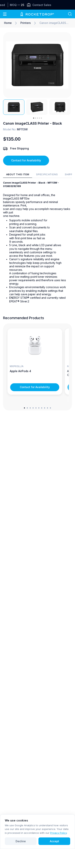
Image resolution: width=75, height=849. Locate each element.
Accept (54, 841)
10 (50, 407)
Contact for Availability (26, 160)
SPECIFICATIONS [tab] (47, 174)
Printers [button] (25, 22)
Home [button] (8, 22)
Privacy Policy (58, 832)
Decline (21, 841)
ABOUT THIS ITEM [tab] (17, 174)
